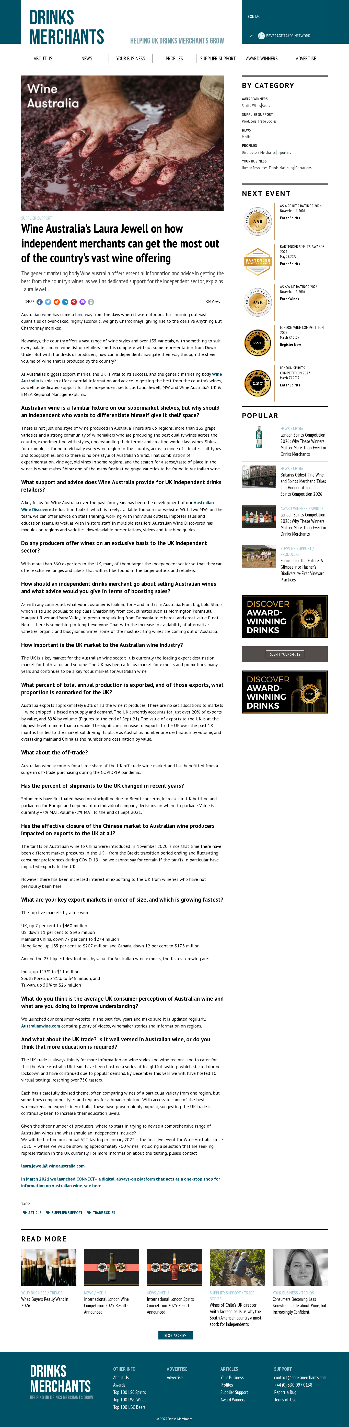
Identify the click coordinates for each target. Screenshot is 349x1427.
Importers (284, 152)
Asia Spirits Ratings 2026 (301, 205)
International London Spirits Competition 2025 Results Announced (170, 1305)
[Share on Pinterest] (74, 302)
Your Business (130, 58)
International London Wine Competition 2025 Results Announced (106, 1305)
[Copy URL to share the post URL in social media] (91, 302)
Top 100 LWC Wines (129, 1399)
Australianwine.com (40, 1026)
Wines (256, 105)
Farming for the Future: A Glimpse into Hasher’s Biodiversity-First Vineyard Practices (302, 570)
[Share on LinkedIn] (65, 302)
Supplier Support (218, 58)
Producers (249, 121)
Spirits (246, 105)
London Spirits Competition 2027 (295, 370)
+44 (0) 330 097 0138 (293, 1384)
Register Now (290, 344)
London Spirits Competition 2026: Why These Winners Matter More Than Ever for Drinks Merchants (303, 444)
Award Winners (262, 58)
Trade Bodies (103, 1212)
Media (246, 136)
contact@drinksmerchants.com (300, 1377)
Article (34, 1212)
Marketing (287, 167)
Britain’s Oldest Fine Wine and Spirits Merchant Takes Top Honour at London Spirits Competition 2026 (303, 484)
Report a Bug (285, 1392)
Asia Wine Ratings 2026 (299, 286)
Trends (273, 167)
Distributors (250, 152)
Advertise (306, 58)
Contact (255, 16)
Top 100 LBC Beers (129, 1407)
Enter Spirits (290, 217)
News (87, 58)
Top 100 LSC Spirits (129, 1392)
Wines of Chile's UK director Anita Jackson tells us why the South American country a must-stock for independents (236, 1314)
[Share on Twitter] (48, 302)
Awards (119, 1384)
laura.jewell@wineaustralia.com (53, 1166)
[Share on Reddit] (57, 302)
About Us (43, 58)
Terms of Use (285, 1399)
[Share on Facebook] (40, 302)
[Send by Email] (82, 302)
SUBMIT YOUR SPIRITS (285, 654)
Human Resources (254, 167)
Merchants (268, 152)
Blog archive (176, 1335)
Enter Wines (289, 298)
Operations (303, 167)
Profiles (174, 58)
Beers (266, 105)
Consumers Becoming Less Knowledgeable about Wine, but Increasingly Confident (300, 1305)
